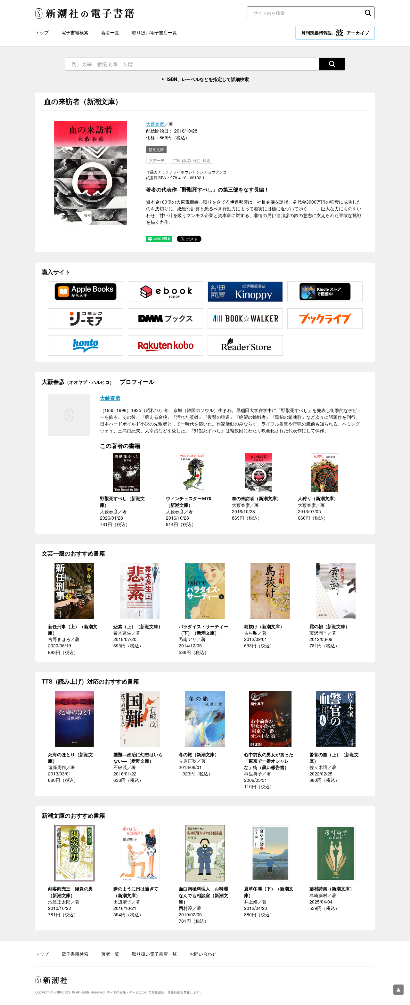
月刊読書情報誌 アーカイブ (335, 32)
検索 (368, 13)
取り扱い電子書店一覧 (154, 32)
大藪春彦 (155, 124)
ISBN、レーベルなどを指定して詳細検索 (208, 79)
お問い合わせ (203, 954)
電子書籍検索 (75, 32)
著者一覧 (110, 32)
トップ (42, 32)
